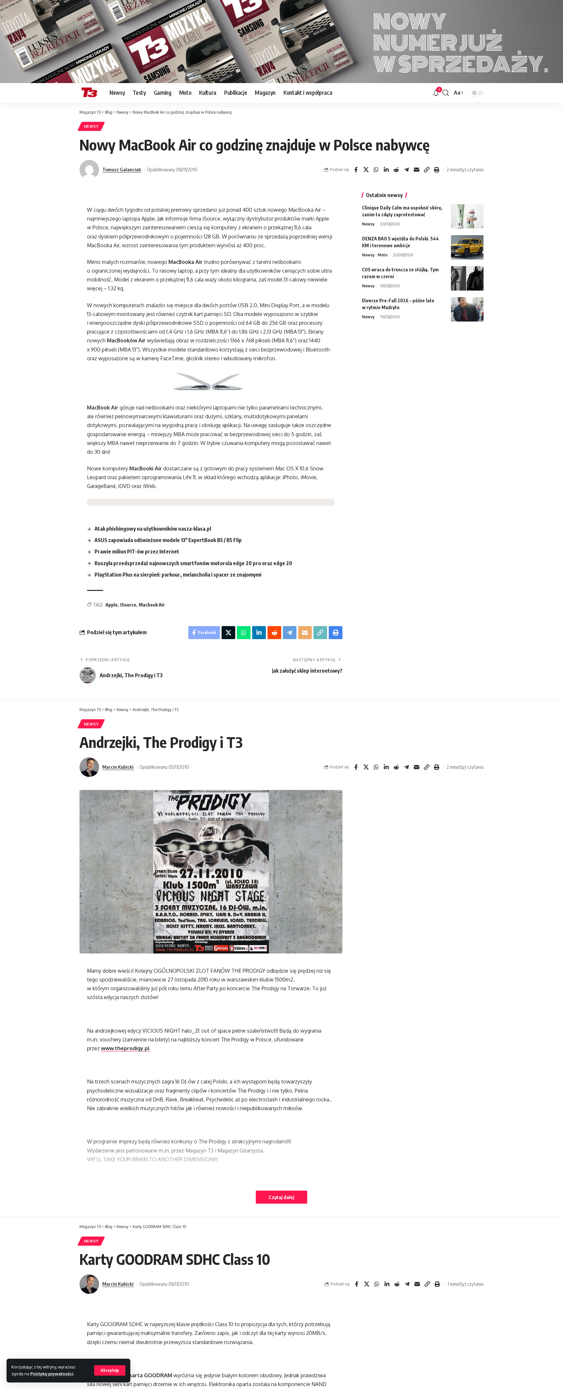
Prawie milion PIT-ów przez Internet (136, 551)
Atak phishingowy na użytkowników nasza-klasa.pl (152, 528)
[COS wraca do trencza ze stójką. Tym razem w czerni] (467, 278)
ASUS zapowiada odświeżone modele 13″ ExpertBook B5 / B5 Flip (168, 540)
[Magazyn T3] (89, 93)
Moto (382, 254)
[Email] (416, 170)
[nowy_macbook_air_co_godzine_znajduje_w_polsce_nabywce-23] (211, 383)
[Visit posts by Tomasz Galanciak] (89, 169)
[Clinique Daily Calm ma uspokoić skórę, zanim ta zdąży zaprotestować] (467, 216)
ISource (128, 605)
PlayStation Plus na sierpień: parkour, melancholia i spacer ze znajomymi (177, 574)
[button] (109, 1370)
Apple (112, 605)
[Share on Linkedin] (386, 170)
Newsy (91, 126)
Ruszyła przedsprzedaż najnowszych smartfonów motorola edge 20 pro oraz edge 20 (193, 563)
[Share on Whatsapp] (376, 170)
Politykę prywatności (51, 1373)
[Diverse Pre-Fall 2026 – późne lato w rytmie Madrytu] (467, 309)
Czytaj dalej (281, 1197)
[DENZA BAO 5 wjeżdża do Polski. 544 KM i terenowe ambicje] (467, 247)
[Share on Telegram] (406, 170)
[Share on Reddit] (396, 170)
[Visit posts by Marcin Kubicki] (89, 767)
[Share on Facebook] (355, 170)
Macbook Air (152, 605)
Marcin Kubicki (118, 767)
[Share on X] (365, 170)
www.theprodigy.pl (125, 1048)
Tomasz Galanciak (121, 169)
